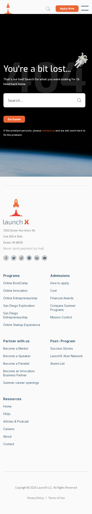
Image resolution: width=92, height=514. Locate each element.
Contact (8, 444)
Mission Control (61, 317)
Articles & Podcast (16, 421)
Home (7, 406)
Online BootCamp (15, 283)
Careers (9, 429)
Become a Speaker (17, 356)
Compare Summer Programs (63, 308)
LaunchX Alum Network (66, 356)
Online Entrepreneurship (20, 298)
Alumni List (57, 363)
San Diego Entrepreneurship (15, 315)
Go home (14, 119)
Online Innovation (15, 290)
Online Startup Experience (21, 325)
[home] (8, 8)
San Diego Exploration (19, 305)
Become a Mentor (15, 348)
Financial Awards (62, 298)
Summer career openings (21, 382)
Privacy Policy (35, 498)
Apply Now (67, 8)
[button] (85, 8)
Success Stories (61, 348)
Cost (53, 290)
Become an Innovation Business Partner (19, 373)
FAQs (6, 414)
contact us (48, 130)
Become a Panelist (16, 363)
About (7, 436)
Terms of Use (56, 498)
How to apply (59, 283)
